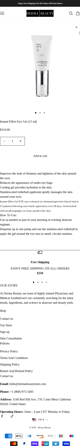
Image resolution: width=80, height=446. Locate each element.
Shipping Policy (10, 364)
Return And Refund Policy (16, 371)
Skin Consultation (11, 338)
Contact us (6, 318)
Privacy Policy (9, 351)
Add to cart (40, 156)
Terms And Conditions (14, 358)
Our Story (6, 325)
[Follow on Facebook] (2, 416)
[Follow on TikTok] (12, 416)
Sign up (5, 331)
